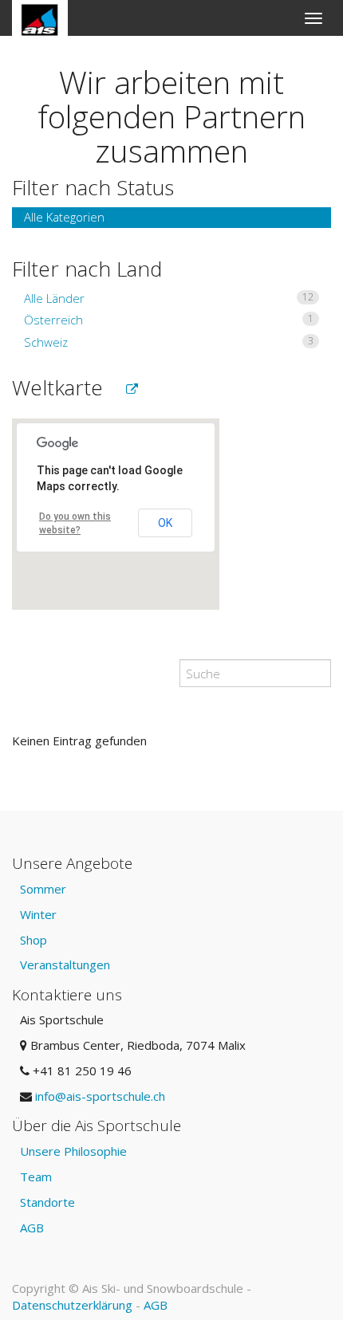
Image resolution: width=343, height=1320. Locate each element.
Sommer (43, 889)
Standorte (47, 1202)
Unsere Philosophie (73, 1151)
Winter (38, 914)
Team (36, 1176)
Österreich (168, 320)
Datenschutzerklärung (72, 1305)
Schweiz (168, 342)
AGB (32, 1228)
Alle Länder (168, 298)
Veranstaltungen (65, 964)
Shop (33, 940)
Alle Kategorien (64, 217)
